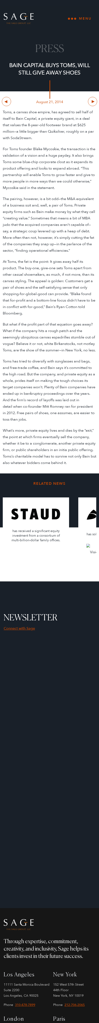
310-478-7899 (25, 1005)
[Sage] (49, 924)
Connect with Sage (19, 628)
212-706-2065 (74, 1005)
